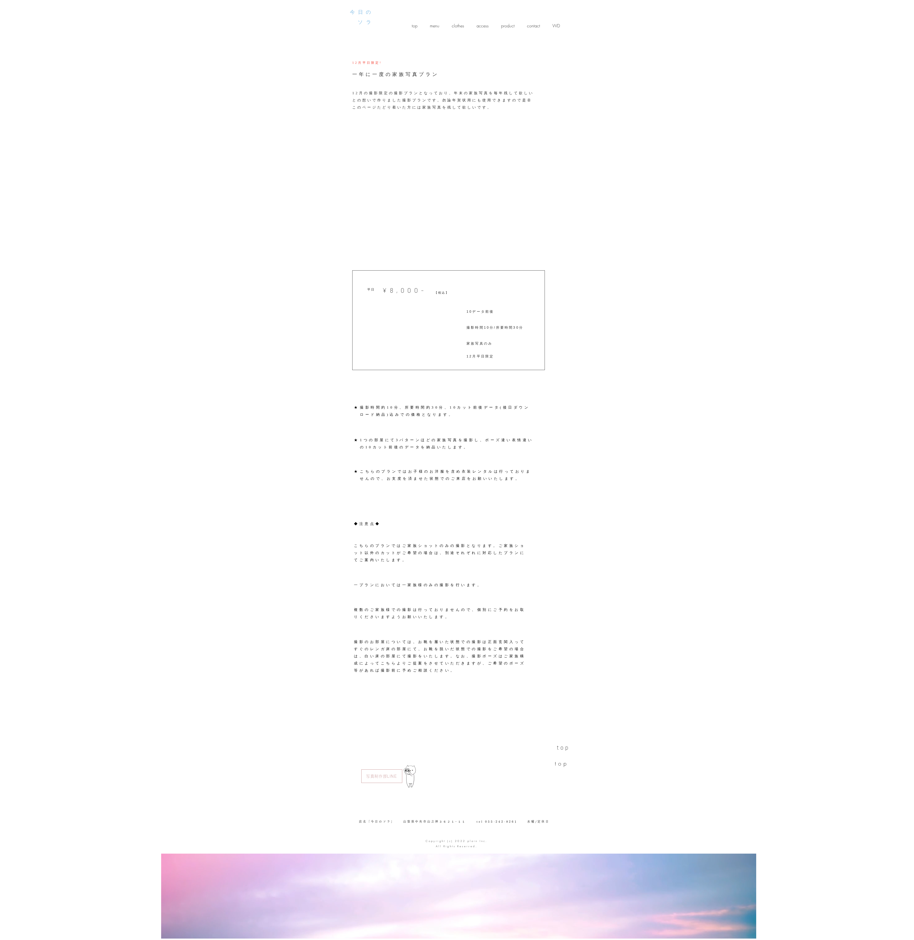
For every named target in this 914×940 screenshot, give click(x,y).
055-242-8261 (501, 821)
